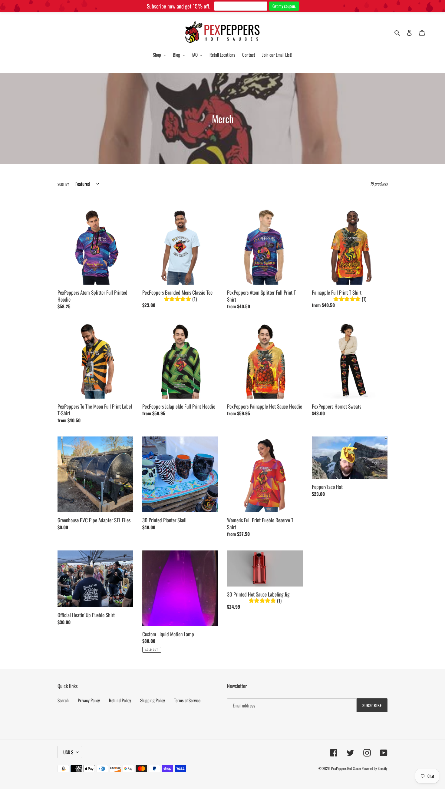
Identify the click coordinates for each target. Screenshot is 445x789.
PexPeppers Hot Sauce (346, 768)
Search (63, 700)
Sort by (63, 184)
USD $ (68, 752)
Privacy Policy (89, 700)
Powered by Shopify (374, 768)
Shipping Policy (152, 700)
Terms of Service (187, 700)
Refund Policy (120, 700)
